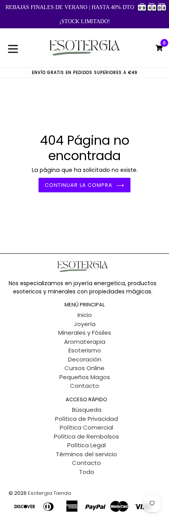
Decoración (84, 359)
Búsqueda (86, 410)
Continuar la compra (78, 185)
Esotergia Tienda (49, 493)
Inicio (84, 315)
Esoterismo (84, 350)
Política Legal (86, 445)
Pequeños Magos (84, 377)
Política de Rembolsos (86, 436)
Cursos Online (84, 368)
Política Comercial (86, 427)
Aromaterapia (84, 341)
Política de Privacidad (86, 419)
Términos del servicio (86, 454)
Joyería (85, 324)
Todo (86, 472)
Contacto (84, 386)
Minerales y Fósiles (84, 332)
